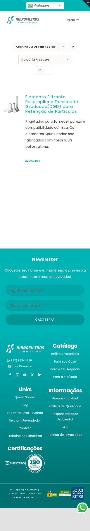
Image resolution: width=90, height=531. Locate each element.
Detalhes (34, 161)
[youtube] (24, 374)
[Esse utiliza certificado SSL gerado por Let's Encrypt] (52, 493)
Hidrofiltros (17, 493)
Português (41, 5)
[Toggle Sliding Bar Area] (86, 4)
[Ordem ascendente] (73, 46)
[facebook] (10, 374)
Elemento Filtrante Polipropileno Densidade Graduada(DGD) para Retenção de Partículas (51, 104)
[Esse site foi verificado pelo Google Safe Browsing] (65, 493)
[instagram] (17, 374)
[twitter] (32, 374)
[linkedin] (39, 374)
